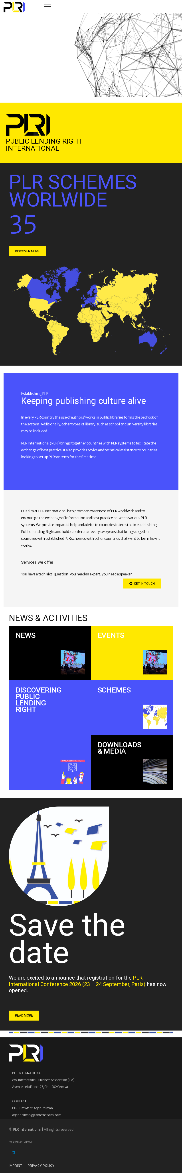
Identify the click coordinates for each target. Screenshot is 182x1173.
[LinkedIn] (13, 1152)
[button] (47, 6)
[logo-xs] (14, 7)
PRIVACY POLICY (41, 1165)
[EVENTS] (132, 653)
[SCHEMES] (132, 707)
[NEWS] (50, 653)
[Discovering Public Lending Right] (50, 734)
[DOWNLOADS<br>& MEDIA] (132, 762)
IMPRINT (15, 1165)
